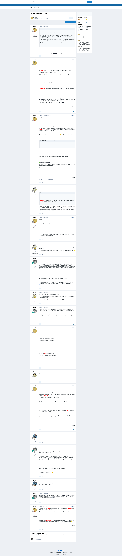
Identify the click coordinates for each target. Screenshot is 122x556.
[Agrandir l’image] (60, 134)
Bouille (89, 19)
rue (57, 511)
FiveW (55, 72)
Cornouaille (62, 102)
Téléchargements (36, 7)
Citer (42, 111)
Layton (61, 88)
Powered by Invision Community (61, 554)
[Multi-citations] (40, 56)
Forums (31, 7)
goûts (63, 99)
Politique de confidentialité (58, 552)
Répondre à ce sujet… (39, 539)
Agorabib (32, 2)
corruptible (41, 99)
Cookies (70, 552)
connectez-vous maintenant (61, 534)
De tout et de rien (45, 18)
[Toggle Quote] (40, 28)
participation (55, 53)
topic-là (45, 410)
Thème (51, 552)
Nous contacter (65, 552)
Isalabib (81, 19)
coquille (55, 416)
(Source (40, 167)
